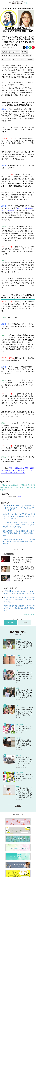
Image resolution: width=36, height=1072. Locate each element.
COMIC (25, 623)
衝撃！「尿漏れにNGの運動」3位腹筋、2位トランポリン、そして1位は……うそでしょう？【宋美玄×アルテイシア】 (17, 470)
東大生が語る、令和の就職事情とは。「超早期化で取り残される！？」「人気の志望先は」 (18, 533)
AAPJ (5, 55)
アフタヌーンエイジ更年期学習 (23, 59)
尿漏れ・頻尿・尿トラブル (11, 52)
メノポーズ (6, 59)
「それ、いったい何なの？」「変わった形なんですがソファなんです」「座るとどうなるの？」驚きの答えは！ (17, 487)
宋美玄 (26, 52)
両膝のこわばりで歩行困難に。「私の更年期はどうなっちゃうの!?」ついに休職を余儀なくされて (19, 608)
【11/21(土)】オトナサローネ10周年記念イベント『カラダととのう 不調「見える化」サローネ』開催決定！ (18, 508)
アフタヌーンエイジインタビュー (21, 55)
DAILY (10, 623)
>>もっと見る (29, 614)
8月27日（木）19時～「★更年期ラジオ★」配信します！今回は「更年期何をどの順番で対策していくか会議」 (19, 516)
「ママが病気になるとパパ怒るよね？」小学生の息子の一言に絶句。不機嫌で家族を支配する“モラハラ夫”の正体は (18, 525)
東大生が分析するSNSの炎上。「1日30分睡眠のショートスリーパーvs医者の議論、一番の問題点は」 (19, 541)
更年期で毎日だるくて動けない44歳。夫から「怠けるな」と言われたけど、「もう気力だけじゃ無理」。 (19, 600)
